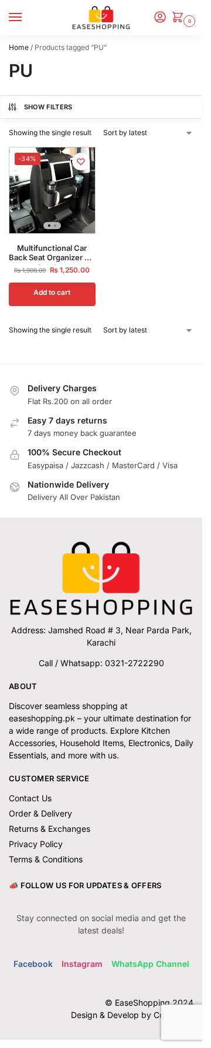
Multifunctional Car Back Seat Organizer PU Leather (52, 253)
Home (19, 47)
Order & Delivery (40, 813)
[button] (179, 17)
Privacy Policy (36, 844)
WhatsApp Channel (150, 964)
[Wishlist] (81, 161)
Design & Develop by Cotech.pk (132, 1015)
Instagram (82, 964)
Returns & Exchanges (49, 829)
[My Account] (160, 18)
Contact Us (30, 798)
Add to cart (51, 292)
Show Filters (48, 107)
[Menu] (26, 17)
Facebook (33, 964)
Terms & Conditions (46, 859)
